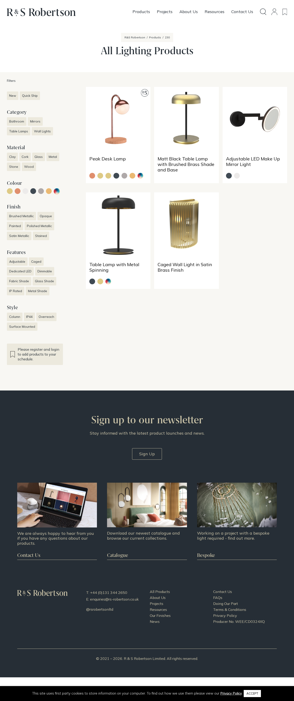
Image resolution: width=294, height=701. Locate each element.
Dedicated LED (20, 271)
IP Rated (15, 291)
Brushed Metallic (21, 216)
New (12, 96)
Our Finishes (160, 615)
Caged (36, 261)
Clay (12, 157)
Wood (29, 167)
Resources (158, 609)
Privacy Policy (225, 615)
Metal (53, 157)
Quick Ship (30, 96)
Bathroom (16, 121)
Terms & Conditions (229, 609)
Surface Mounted (22, 327)
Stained (41, 236)
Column (14, 317)
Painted (15, 226)
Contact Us (222, 591)
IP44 (29, 317)
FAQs (217, 597)
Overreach (46, 317)
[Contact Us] (57, 521)
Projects (156, 603)
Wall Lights (42, 131)
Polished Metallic (39, 226)
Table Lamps (18, 131)
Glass (38, 157)
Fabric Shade (19, 281)
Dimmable (44, 271)
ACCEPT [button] (252, 693)
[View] (147, 521)
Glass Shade (44, 281)
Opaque (46, 216)
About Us (158, 597)
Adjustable (17, 261)
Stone (13, 167)
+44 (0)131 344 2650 (108, 592)
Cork (25, 157)
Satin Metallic (19, 236)
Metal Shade (37, 291)
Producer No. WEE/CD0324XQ (239, 621)
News (155, 621)
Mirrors (35, 121)
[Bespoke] (237, 521)
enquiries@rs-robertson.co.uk (114, 599)
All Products (160, 591)
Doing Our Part (225, 603)
